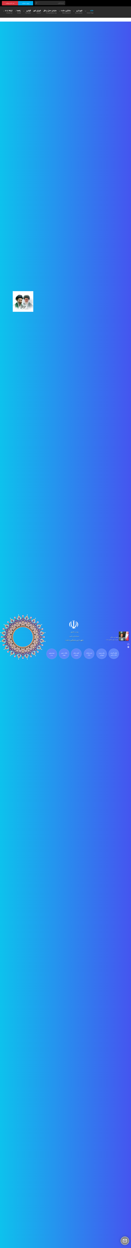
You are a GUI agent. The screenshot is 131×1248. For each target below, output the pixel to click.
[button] (128, 644)
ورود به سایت (25, 3)
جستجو (36, 3)
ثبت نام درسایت (10, 3)
